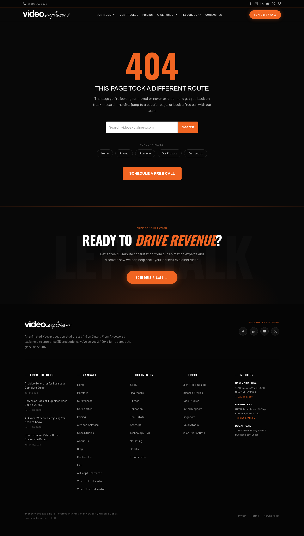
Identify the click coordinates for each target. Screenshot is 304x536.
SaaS (133, 384)
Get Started (84, 409)
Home (105, 153)
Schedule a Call (265, 14)
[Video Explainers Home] (46, 14)
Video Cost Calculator (91, 489)
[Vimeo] (279, 3)
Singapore (188, 417)
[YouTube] (267, 3)
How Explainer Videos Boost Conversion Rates (42, 437)
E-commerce (138, 457)
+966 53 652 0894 (245, 417)
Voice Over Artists (193, 433)
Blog (80, 449)
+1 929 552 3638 (244, 396)
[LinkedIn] (262, 3)
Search (188, 127)
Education (136, 409)
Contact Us (213, 14)
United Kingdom (192, 409)
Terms (255, 515)
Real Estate (137, 417)
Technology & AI (140, 433)
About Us (83, 441)
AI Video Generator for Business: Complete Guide (45, 385)
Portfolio (104, 14)
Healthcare (137, 392)
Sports (134, 449)
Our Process (129, 14)
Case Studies (85, 433)
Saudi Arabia (190, 424)
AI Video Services (88, 424)
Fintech (134, 400)
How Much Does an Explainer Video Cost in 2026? (46, 402)
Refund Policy (271, 515)
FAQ (79, 465)
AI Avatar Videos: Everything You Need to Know (45, 420)
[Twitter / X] (273, 3)
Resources (189, 14)
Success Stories (192, 392)
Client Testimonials (194, 384)
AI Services (165, 14)
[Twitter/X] (275, 331)
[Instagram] (256, 3)
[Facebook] (250, 3)
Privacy (242, 515)
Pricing (147, 14)
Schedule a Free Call (152, 173)
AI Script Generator (89, 473)
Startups (135, 424)
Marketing (136, 441)
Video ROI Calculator (90, 481)
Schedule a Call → (152, 277)
